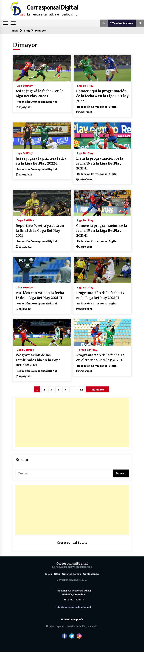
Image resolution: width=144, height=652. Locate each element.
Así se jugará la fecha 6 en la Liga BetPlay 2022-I (40, 93)
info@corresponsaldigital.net (73, 607)
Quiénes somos (71, 573)
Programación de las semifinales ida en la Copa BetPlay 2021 (38, 360)
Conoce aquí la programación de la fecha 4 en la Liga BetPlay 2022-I (102, 96)
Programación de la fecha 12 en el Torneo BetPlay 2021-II (100, 357)
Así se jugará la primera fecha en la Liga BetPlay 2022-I (41, 160)
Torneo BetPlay (87, 349)
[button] (104, 23)
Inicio (48, 573)
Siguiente (97, 389)
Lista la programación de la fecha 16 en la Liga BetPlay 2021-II (99, 163)
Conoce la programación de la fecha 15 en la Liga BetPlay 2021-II (101, 231)
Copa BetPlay (25, 220)
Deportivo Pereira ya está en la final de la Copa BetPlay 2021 (40, 231)
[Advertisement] (72, 422)
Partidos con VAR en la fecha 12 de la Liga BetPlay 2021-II (40, 295)
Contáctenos (91, 573)
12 (81, 389)
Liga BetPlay (25, 85)
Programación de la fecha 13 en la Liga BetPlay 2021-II (100, 295)
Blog (57, 573)
